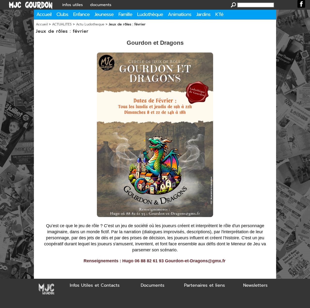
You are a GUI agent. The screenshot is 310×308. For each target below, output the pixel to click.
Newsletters (255, 285)
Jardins (203, 14)
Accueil (44, 14)
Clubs (62, 14)
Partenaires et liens (204, 285)
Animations (179, 14)
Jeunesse (104, 14)
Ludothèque (150, 14)
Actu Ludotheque (90, 24)
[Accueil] (30, 5)
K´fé (219, 14)
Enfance (81, 14)
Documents (152, 285)
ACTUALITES (62, 24)
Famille (125, 14)
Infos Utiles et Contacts (95, 285)
